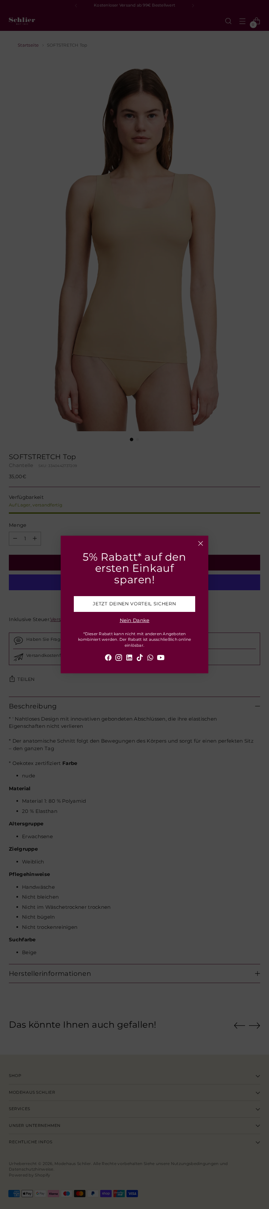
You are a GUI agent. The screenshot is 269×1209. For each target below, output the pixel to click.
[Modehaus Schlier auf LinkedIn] (129, 659)
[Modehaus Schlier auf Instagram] (119, 659)
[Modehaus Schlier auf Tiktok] (140, 659)
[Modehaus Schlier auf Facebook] (108, 659)
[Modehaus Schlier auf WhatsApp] (150, 659)
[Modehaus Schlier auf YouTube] (161, 659)
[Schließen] (201, 543)
